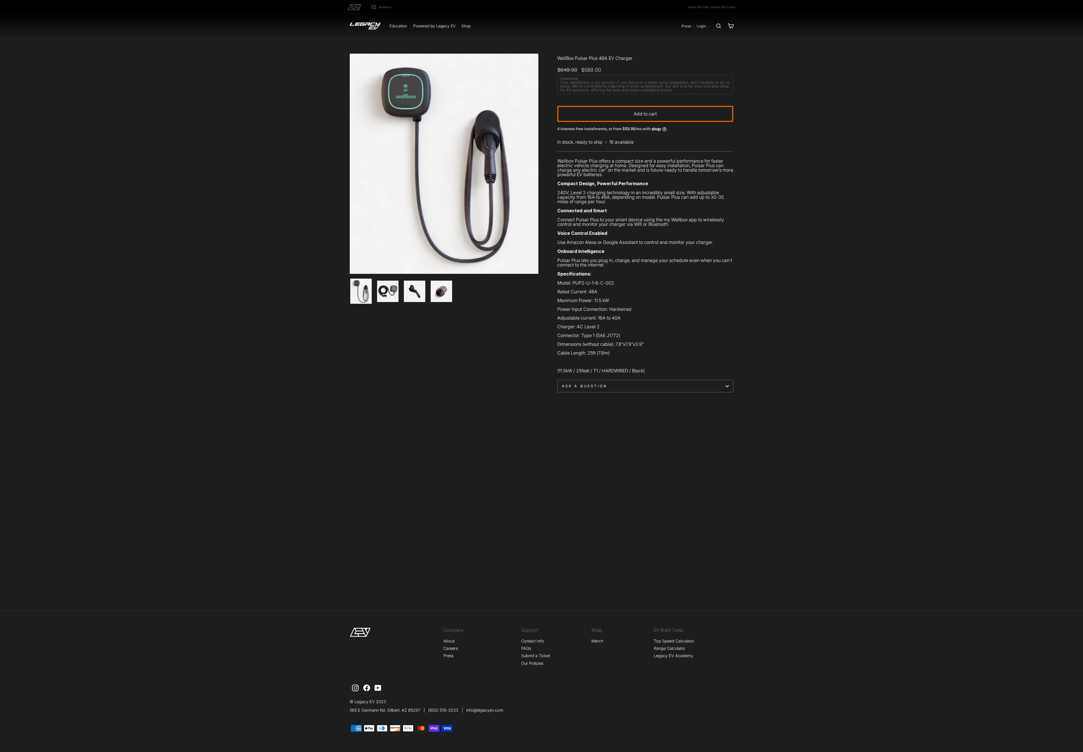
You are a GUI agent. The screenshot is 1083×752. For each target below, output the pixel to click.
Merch (597, 641)
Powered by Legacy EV (434, 25)
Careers (450, 648)
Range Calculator (669, 648)
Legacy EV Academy (673, 655)
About (449, 641)
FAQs (526, 648)
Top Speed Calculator (674, 641)
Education (398, 25)
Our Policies (532, 663)
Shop (466, 25)
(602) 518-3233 (443, 710)
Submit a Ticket (535, 655)
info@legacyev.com (484, 710)
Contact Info (532, 641)
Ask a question (584, 386)
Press (686, 26)
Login (701, 26)
